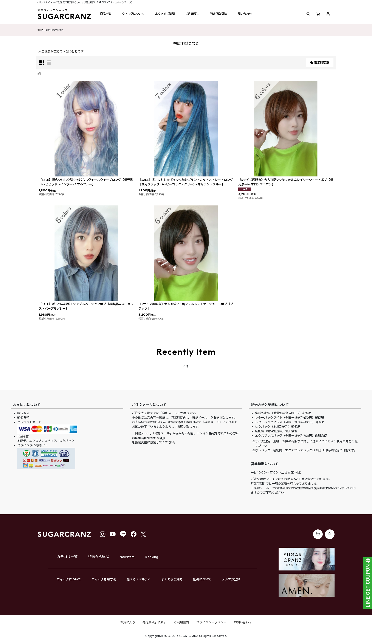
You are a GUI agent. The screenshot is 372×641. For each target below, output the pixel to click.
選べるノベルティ (138, 579)
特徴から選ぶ (98, 557)
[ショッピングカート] (318, 14)
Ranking (151, 557)
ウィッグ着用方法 (104, 579)
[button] (105, 14)
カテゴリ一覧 (67, 557)
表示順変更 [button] (321, 63)
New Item (127, 557)
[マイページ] (328, 14)
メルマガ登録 (231, 579)
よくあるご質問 (171, 579)
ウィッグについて (69, 579)
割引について (202, 579)
